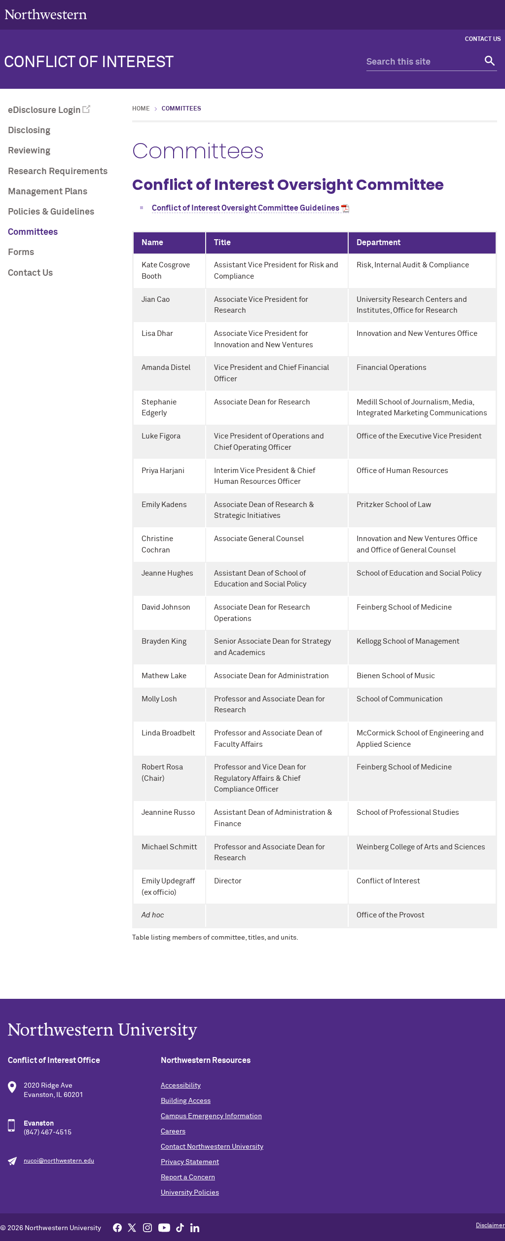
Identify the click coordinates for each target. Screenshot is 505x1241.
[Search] (488, 62)
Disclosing (29, 130)
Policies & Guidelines (51, 212)
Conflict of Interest (89, 63)
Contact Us (483, 39)
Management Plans (47, 191)
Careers (173, 1131)
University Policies (190, 1192)
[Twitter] (132, 1227)
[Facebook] (117, 1227)
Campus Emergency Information (211, 1116)
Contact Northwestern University (212, 1146)
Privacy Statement (190, 1162)
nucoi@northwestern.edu (59, 1161)
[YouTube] (164, 1227)
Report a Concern (188, 1177)
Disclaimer (490, 1226)
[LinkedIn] (194, 1227)
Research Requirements (58, 171)
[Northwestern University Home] (46, 14)
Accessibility (181, 1085)
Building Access (186, 1100)
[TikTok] (180, 1227)
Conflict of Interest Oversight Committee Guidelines (245, 208)
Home (141, 109)
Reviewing (29, 150)
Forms (21, 252)
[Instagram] (147, 1227)
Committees (33, 232)
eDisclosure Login (44, 110)
